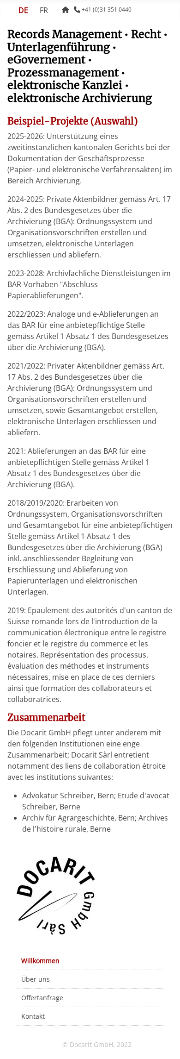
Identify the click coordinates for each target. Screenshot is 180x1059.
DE (23, 10)
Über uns (35, 979)
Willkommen (40, 960)
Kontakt (33, 1016)
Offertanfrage (42, 997)
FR (44, 10)
